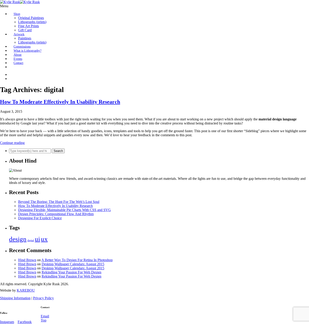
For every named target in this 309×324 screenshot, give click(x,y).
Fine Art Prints (28, 26)
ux (44, 239)
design (17, 239)
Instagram (7, 322)
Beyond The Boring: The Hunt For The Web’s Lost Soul (58, 202)
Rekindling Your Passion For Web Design (71, 272)
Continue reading (12, 143)
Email (45, 316)
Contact (18, 63)
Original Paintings (31, 18)
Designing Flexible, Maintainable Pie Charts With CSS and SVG (64, 210)
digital (30, 240)
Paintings (24, 38)
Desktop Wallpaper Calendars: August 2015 (73, 264)
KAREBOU (26, 290)
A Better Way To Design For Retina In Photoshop (77, 260)
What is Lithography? (27, 50)
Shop (17, 14)
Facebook (25, 322)
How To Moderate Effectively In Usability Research (60, 102)
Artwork (19, 34)
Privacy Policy (43, 298)
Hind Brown (27, 260)
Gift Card (25, 30)
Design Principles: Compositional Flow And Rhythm (56, 214)
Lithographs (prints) (32, 22)
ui (37, 239)
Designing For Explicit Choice (40, 218)
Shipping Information (15, 298)
